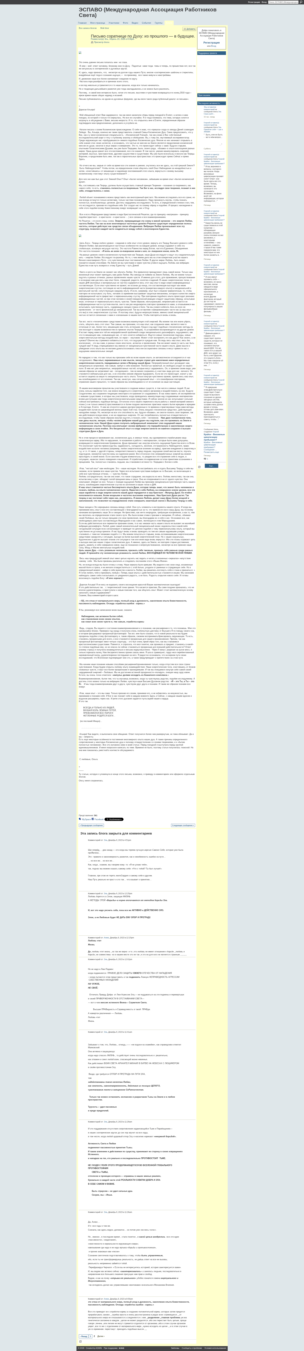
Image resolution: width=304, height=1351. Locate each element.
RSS (80, 1341)
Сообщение (209, 450)
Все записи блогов (88, 28)
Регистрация (254, 2)
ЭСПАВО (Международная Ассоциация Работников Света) (148, 12)
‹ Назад (83, 1336)
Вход (264, 2)
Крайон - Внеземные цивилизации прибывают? (214, 437)
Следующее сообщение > (183, 825)
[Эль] (84, 43)
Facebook (99, 819)
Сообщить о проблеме (192, 1348)
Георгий (207, 123)
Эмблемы (175, 1348)
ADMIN (99, 1348)
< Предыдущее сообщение (91, 825)
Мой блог (104, 28)
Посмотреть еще (211, 452)
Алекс (106, 938)
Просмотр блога (101, 42)
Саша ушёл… (209, 114)
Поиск (301, 2)
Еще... (211, 466)
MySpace (86, 819)
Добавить (191, 29)
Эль (106, 39)
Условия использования (215, 1348)
